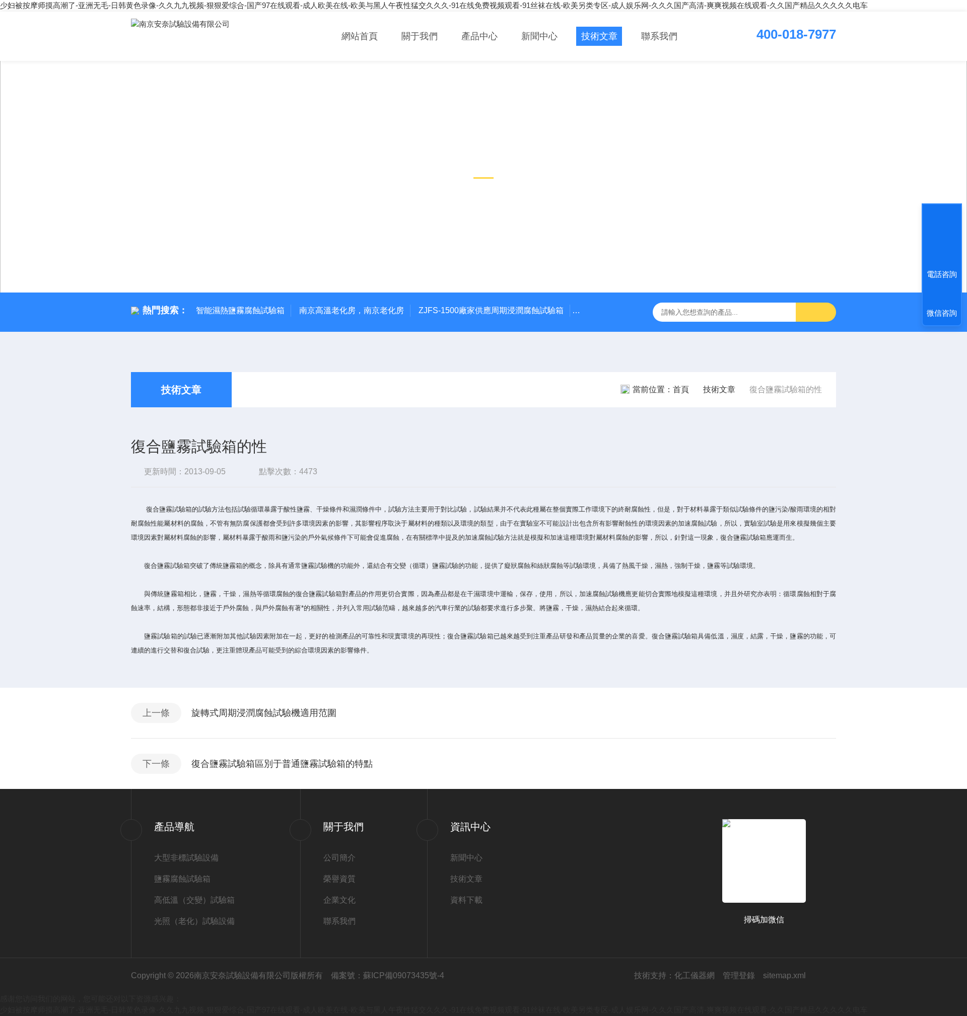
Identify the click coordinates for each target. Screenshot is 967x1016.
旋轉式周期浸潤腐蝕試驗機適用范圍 (263, 713)
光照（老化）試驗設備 (194, 921)
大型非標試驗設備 (186, 857)
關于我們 (419, 36)
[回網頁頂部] (942, 237)
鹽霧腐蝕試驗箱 (182, 879)
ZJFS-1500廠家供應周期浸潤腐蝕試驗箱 (491, 310)
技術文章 (599, 36)
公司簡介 (339, 857)
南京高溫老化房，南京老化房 (351, 310)
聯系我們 (659, 36)
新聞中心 (539, 36)
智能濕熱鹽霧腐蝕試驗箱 (240, 310)
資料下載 (466, 900)
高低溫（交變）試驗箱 (194, 900)
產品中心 (479, 36)
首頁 (681, 389)
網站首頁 (359, 36)
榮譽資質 (339, 879)
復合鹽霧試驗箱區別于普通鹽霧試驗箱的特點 (282, 764)
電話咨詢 (942, 274)
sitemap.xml (784, 975)
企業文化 (339, 900)
